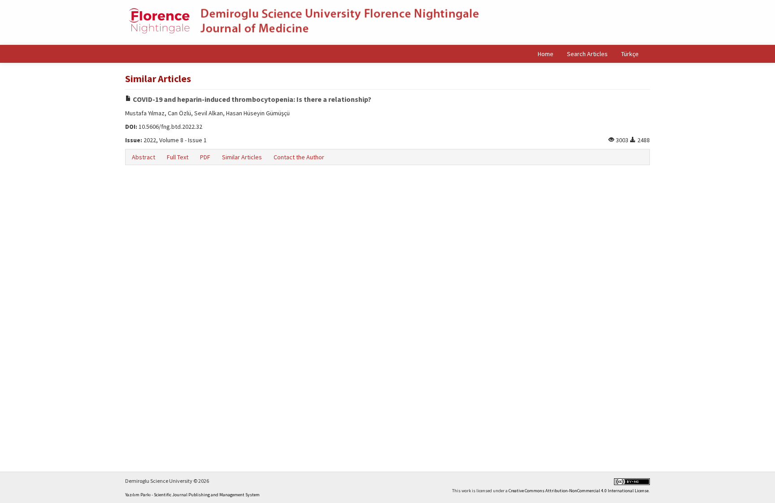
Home (545, 54)
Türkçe (630, 54)
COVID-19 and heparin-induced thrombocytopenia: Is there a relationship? (251, 99)
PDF (205, 157)
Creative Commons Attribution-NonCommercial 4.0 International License (579, 491)
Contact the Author (299, 157)
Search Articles (587, 54)
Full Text (177, 157)
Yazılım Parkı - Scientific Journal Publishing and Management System (192, 495)
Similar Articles (242, 157)
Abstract (143, 157)
